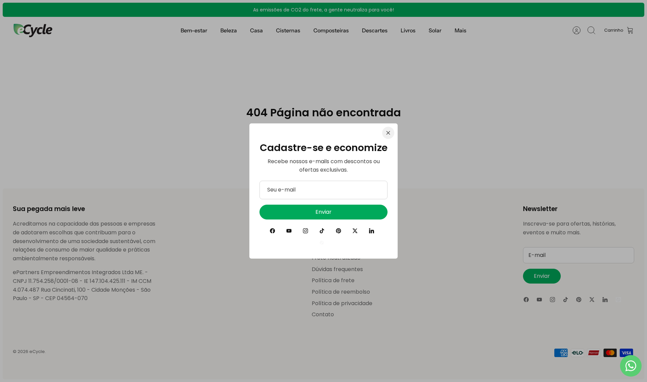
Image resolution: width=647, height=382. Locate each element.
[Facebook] (272, 231)
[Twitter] (355, 231)
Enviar (323, 212)
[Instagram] (305, 231)
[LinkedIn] (371, 231)
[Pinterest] (338, 231)
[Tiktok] (322, 231)
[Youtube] (289, 231)
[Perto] (388, 133)
